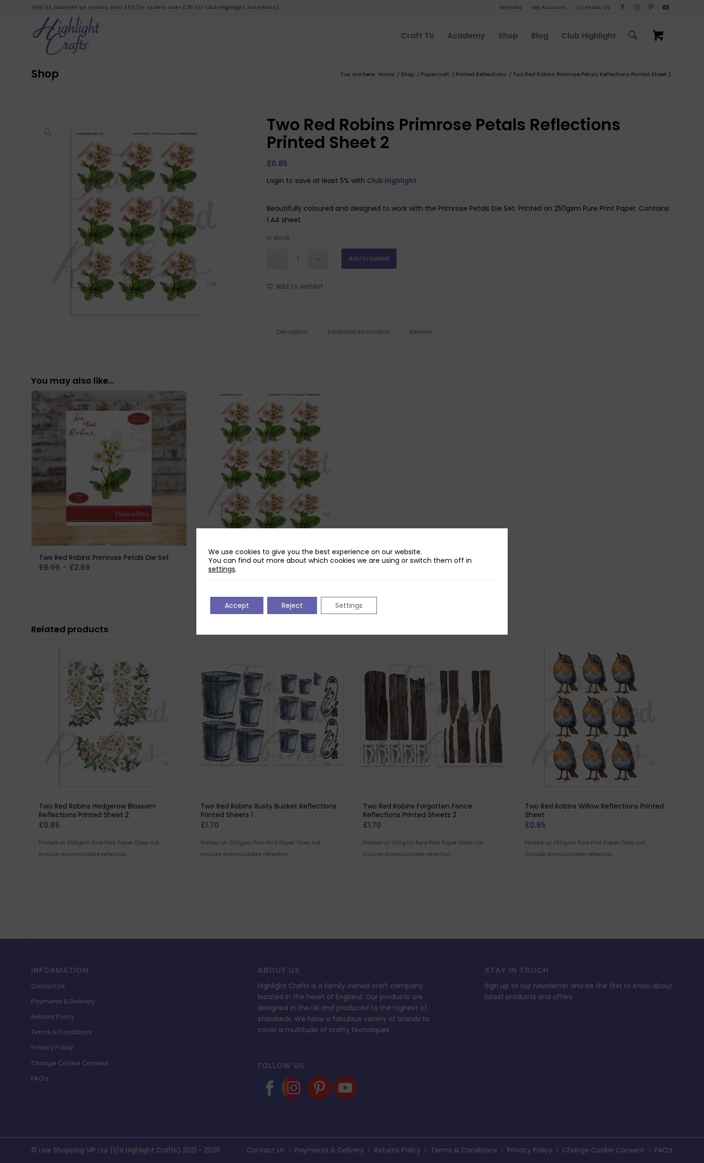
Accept (237, 605)
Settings (349, 605)
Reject (292, 605)
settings (221, 569)
